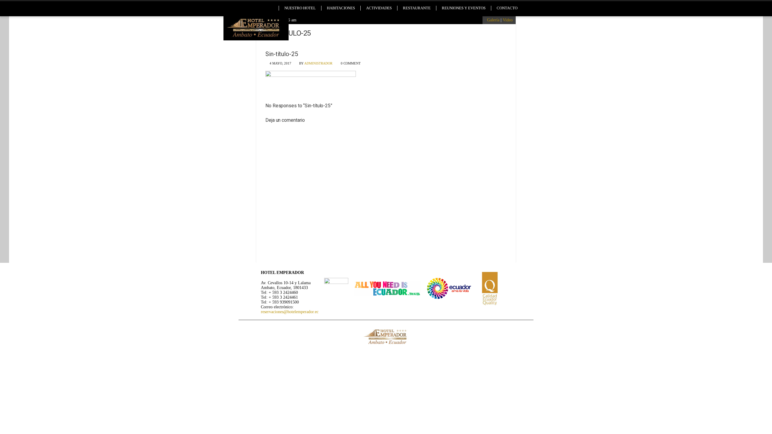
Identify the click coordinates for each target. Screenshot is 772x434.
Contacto (507, 8)
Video (508, 20)
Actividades (379, 8)
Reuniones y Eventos (464, 8)
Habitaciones (341, 8)
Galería (493, 20)
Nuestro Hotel (300, 8)
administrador (318, 63)
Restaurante (417, 8)
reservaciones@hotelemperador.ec (289, 312)
